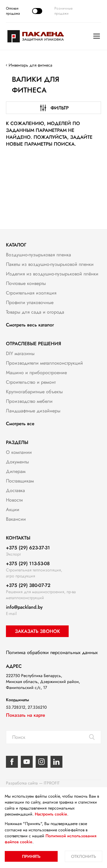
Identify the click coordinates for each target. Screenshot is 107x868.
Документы (17, 461)
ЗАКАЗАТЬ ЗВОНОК (37, 631)
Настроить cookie (51, 814)
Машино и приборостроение (36, 372)
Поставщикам (20, 480)
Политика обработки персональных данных (52, 652)
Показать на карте (25, 715)
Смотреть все (20, 423)
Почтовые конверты (26, 283)
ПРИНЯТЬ (31, 856)
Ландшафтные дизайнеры (33, 410)
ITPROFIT (52, 783)
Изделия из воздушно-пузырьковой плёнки (52, 273)
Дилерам (16, 471)
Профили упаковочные (30, 302)
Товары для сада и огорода (35, 312)
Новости (14, 500)
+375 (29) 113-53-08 (28, 563)
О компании (19, 452)
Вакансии (16, 519)
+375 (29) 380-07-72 (28, 585)
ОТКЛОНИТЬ (83, 856)
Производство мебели (29, 401)
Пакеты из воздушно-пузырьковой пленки (50, 264)
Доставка (15, 490)
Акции (12, 509)
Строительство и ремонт (31, 382)
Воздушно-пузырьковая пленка (38, 254)
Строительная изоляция (31, 292)
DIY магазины (20, 353)
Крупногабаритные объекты (34, 391)
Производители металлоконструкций (44, 363)
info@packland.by (24, 607)
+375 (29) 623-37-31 (28, 547)
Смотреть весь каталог (30, 324)
